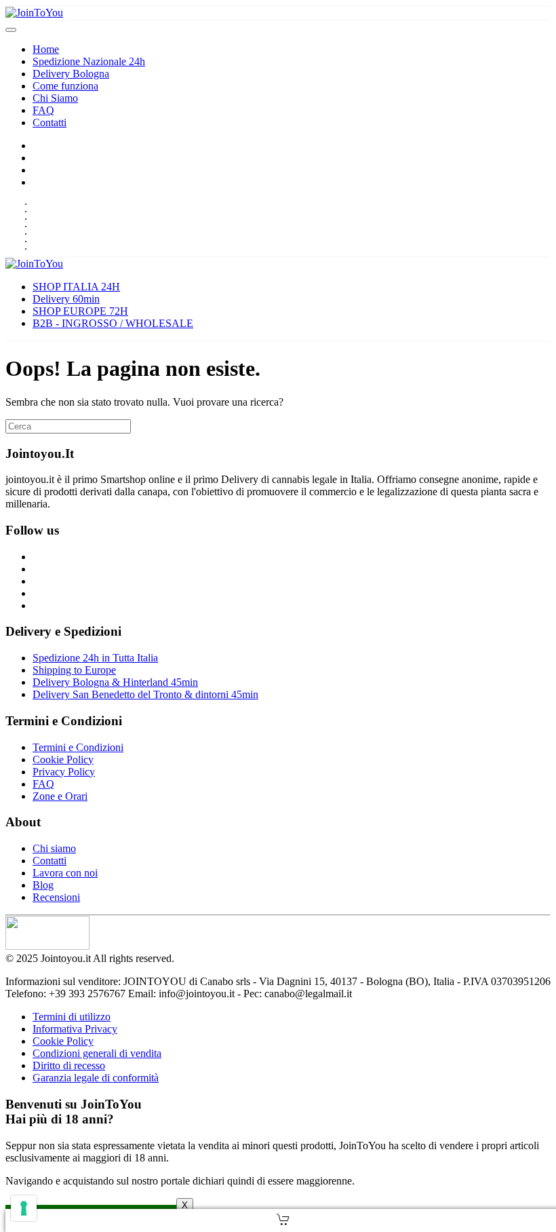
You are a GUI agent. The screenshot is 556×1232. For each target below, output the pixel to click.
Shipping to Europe (74, 670)
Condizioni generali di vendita (97, 1053)
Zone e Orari (60, 796)
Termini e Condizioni (78, 747)
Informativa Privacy (75, 1029)
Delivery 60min (66, 299)
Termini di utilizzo (72, 1016)
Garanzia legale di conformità (96, 1077)
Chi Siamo (55, 98)
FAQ (43, 110)
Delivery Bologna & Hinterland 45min (115, 682)
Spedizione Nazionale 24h (89, 61)
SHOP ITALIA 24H (76, 286)
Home (46, 49)
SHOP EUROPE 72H (80, 311)
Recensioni (56, 897)
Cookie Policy (63, 759)
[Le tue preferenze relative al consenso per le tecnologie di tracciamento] (24, 1208)
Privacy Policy (64, 771)
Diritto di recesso (69, 1065)
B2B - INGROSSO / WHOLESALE (113, 323)
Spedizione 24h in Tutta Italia (95, 657)
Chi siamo (54, 848)
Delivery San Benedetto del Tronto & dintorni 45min (145, 694)
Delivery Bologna (71, 73)
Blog (43, 885)
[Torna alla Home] (34, 12)
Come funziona (65, 86)
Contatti (49, 122)
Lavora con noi (65, 873)
